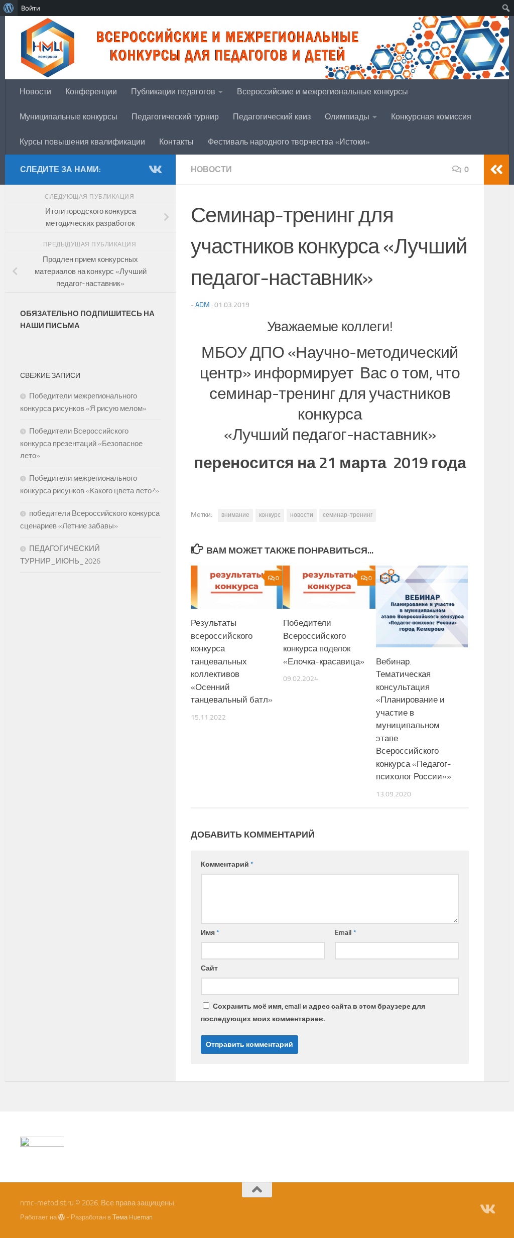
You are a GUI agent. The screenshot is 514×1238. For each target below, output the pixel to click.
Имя (210, 932)
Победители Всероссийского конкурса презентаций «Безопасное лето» (81, 443)
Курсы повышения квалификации (82, 142)
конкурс (270, 514)
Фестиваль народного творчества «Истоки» (288, 142)
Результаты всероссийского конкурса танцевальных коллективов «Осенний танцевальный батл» (232, 661)
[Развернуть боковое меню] (496, 170)
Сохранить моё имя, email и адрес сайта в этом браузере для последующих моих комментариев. (313, 1012)
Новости (35, 91)
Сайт (209, 968)
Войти (30, 8)
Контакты (176, 142)
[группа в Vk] (155, 169)
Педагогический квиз (272, 116)
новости (301, 514)
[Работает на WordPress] (61, 1217)
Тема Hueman (132, 1217)
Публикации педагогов (173, 91)
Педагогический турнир (175, 116)
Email (345, 932)
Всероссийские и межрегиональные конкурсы (322, 91)
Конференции (91, 91)
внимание (235, 514)
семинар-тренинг (347, 514)
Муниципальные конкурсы (68, 116)
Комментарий (227, 864)
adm (202, 305)
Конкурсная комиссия (431, 116)
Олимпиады (347, 116)
